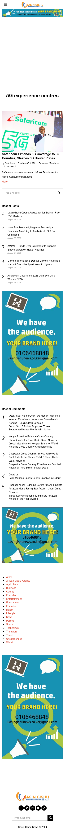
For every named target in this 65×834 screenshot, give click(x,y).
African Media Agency (18, 580)
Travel (9, 635)
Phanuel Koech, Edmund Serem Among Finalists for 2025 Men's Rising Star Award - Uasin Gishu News (35, 488)
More (5, 181)
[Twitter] (26, 808)
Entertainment (14, 598)
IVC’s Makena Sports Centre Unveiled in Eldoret (35, 477)
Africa (9, 577)
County (10, 591)
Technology (12, 628)
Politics (10, 620)
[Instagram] (32, 808)
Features (54, 163)
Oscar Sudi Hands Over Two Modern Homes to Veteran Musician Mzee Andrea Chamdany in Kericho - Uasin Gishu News (34, 419)
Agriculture (12, 584)
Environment (13, 602)
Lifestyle (10, 613)
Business (43, 163)
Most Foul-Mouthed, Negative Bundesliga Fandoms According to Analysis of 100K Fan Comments (31, 231)
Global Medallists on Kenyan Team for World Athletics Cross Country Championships (33, 445)
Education (11, 595)
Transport (11, 631)
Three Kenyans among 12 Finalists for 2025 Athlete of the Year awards (33, 497)
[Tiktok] (44, 808)
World (9, 642)
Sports (9, 624)
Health (9, 609)
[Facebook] (21, 808)
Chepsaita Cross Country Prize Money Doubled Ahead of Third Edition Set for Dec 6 (35, 466)
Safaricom (10, 163)
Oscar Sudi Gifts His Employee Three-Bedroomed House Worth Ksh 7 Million (30, 428)
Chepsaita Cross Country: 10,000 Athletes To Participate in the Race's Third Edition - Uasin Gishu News (33, 457)
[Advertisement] (32, 55)
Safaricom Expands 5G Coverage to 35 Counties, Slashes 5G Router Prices (30, 156)
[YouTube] (38, 808)
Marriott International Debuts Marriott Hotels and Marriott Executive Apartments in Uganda (33, 262)
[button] (59, 193)
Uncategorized (14, 638)
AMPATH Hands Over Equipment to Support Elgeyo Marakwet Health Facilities (31, 247)
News (9, 617)
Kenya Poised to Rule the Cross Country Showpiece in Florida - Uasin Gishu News (31, 438)
